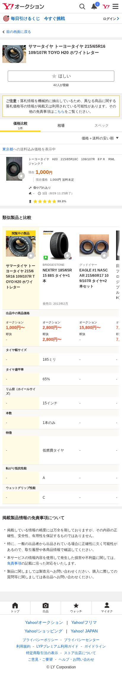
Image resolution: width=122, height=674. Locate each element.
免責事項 (14, 563)
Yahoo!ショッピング (43, 631)
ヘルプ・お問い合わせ (76, 659)
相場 (61, 125)
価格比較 (20, 125)
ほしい (64, 76)
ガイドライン (95, 646)
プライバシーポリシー (40, 640)
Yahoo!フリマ (84, 622)
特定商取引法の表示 (42, 653)
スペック (101, 125)
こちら (59, 111)
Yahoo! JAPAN (84, 631)
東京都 (7, 149)
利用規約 (23, 646)
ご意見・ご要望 (40, 659)
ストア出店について (80, 653)
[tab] (20, 125)
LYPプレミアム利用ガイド (57, 646)
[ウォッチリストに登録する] (30, 255)
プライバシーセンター (81, 640)
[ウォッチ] (21, 175)
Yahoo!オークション (44, 622)
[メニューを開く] (116, 6)
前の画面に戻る (18, 32)
